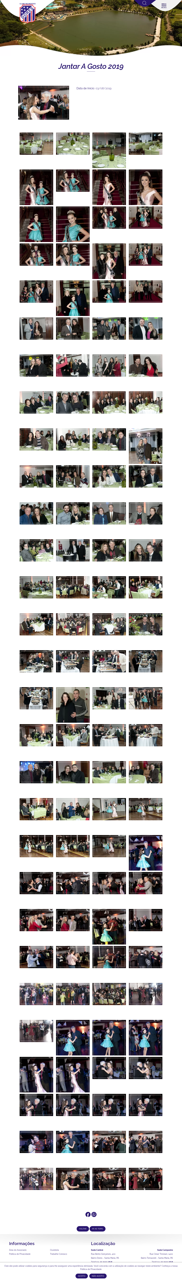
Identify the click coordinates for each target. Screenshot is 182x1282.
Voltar (82, 1229)
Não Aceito (98, 1276)
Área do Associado (17, 1250)
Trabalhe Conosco (58, 1254)
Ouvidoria (54, 1250)
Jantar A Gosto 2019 (91, 66)
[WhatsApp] (94, 1216)
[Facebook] (88, 1216)
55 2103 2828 (106, 1262)
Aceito (81, 1276)
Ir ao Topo (97, 1229)
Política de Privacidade (19, 1254)
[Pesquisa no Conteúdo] (145, 6)
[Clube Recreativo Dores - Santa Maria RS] (27, 24)
